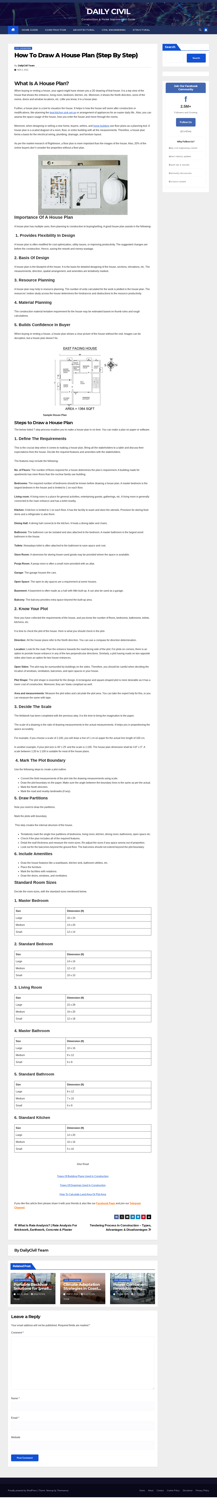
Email (15, 1417)
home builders (101, 125)
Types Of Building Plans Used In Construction (82, 1176)
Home (142, 1490)
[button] (200, 30)
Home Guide (30, 30)
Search (170, 47)
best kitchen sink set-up (63, 112)
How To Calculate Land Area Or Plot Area (83, 1194)
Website (15, 1437)
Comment (17, 1332)
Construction (55, 30)
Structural (141, 30)
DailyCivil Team (26, 65)
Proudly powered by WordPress (22, 1490)
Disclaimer (188, 1490)
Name (15, 1398)
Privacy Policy (202, 1490)
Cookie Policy (173, 1490)
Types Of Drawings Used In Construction (83, 1185)
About (150, 1490)
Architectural (84, 30)
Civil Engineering (114, 30)
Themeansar (62, 1490)
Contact (160, 1490)
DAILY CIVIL (108, 11)
